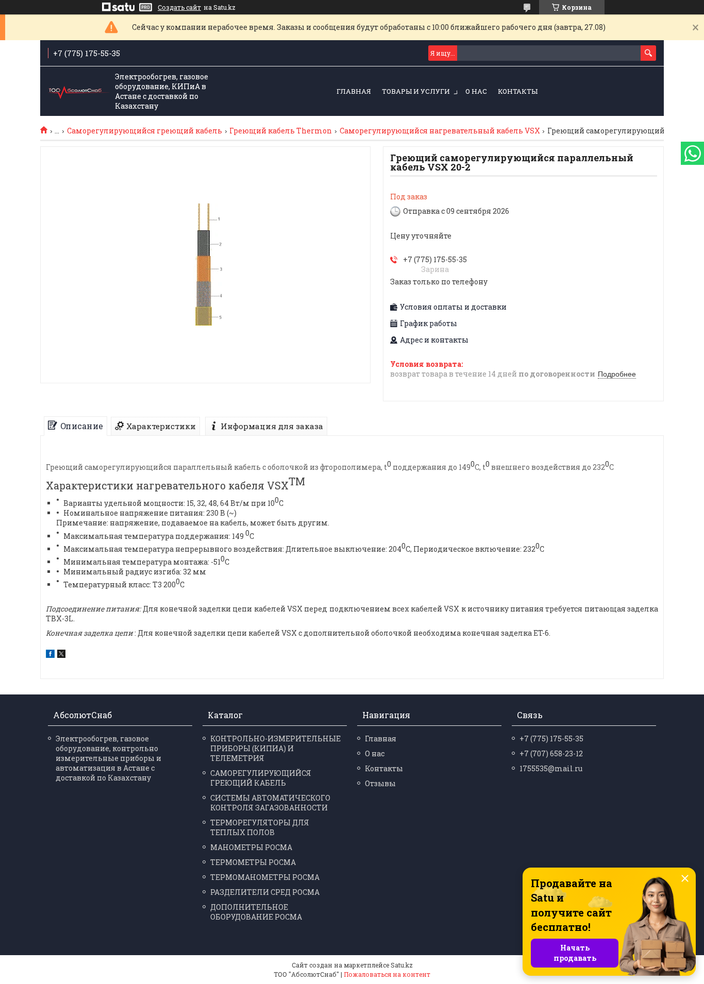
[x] (61, 655)
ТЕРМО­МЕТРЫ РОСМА (253, 862)
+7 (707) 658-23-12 (551, 753)
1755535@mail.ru (550, 768)
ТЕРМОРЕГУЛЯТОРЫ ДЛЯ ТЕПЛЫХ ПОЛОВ (259, 827)
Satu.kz (402, 965)
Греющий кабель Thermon (280, 130)
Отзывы (380, 783)
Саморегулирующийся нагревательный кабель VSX (440, 130)
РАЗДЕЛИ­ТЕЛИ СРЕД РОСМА (265, 892)
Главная (354, 91)
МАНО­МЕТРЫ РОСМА (251, 847)
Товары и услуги (416, 91)
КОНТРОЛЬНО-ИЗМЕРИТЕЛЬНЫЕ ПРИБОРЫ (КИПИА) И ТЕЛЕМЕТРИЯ (275, 748)
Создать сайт (179, 7)
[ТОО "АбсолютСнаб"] (79, 91)
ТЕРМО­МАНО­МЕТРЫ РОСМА (265, 877)
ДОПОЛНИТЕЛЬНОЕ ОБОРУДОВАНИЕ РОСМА (256, 912)
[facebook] (50, 655)
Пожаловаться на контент (387, 974)
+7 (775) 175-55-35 (551, 738)
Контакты (518, 91)
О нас (476, 91)
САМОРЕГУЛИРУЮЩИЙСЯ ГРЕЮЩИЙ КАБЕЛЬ (260, 778)
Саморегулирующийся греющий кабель (144, 130)
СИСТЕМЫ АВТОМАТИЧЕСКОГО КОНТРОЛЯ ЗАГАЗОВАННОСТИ (270, 802)
